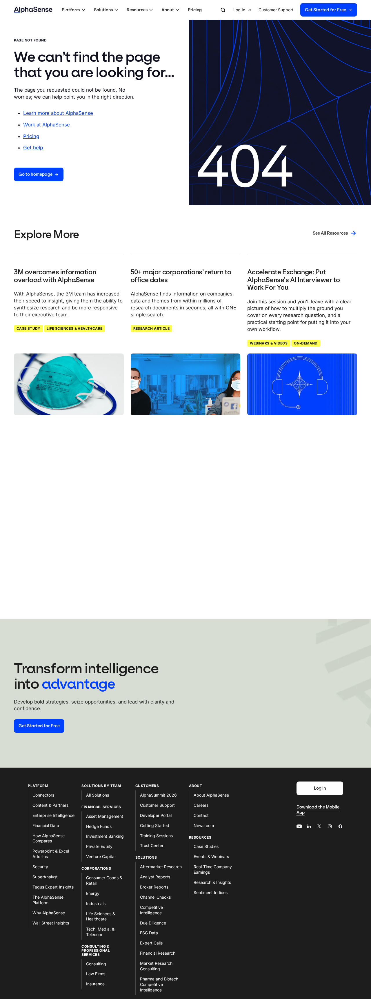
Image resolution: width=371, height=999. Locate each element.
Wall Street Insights (50, 922)
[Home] (33, 10)
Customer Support (157, 805)
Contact (201, 815)
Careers (201, 805)
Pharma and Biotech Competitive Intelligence (159, 984)
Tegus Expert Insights (53, 886)
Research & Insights (212, 882)
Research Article (151, 328)
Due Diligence (153, 922)
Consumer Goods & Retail (104, 880)
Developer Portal (156, 815)
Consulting (96, 963)
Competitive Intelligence (151, 910)
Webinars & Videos (269, 343)
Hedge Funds (99, 826)
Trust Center (151, 845)
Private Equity (99, 846)
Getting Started (154, 825)
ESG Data (149, 932)
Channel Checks (155, 897)
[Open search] (222, 9)
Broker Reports (154, 886)
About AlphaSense (211, 795)
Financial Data (45, 825)
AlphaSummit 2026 (158, 795)
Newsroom (204, 825)
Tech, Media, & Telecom (100, 932)
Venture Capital (100, 856)
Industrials (96, 903)
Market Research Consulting (156, 966)
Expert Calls (151, 942)
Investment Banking (105, 836)
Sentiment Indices (211, 892)
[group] (295, 10)
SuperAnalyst (45, 876)
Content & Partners (50, 805)
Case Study (28, 328)
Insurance (95, 983)
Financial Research (157, 953)
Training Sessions (156, 835)
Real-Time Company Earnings (213, 869)
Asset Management (104, 816)
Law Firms (95, 973)
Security (40, 866)
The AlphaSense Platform (47, 900)
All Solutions (97, 795)
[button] (74, 10)
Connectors (43, 795)
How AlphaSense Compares (48, 838)
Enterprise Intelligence (53, 815)
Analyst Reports (155, 876)
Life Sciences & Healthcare (74, 328)
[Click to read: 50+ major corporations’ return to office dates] (186, 384)
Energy (92, 893)
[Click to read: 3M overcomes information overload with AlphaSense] (69, 384)
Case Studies (206, 846)
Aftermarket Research (161, 866)
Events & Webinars (211, 856)
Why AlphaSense (48, 912)
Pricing (195, 10)
